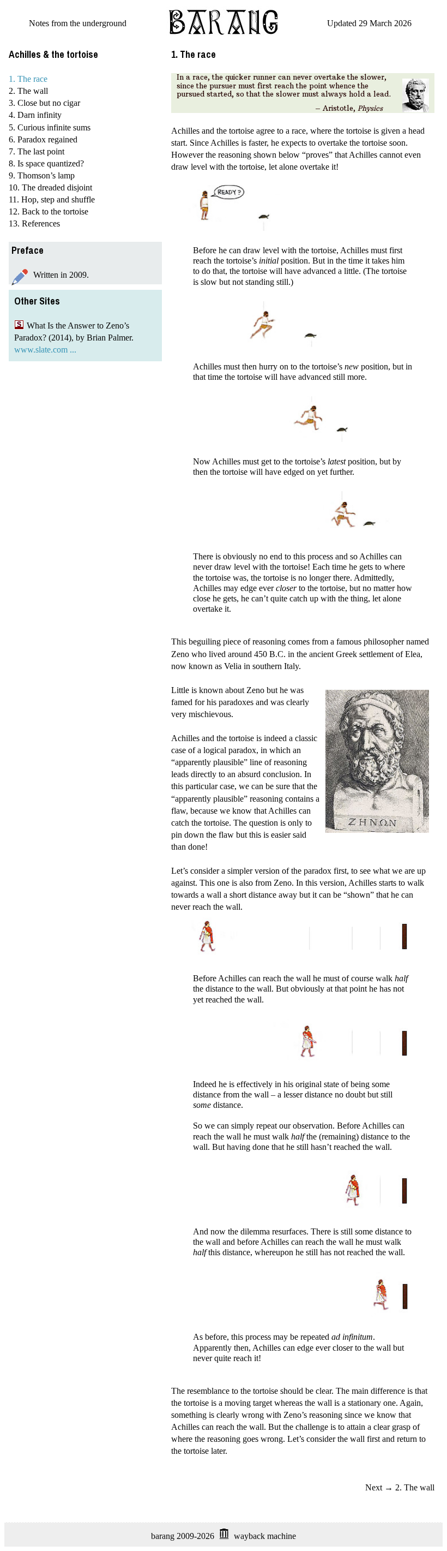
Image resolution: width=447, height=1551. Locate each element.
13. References (34, 223)
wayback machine (265, 1536)
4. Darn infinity (35, 115)
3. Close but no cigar (44, 103)
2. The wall (28, 91)
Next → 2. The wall (399, 1487)
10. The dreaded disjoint (50, 187)
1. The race (28, 78)
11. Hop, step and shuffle (52, 199)
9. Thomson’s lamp (42, 175)
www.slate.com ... (45, 349)
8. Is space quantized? (46, 163)
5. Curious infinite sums (49, 127)
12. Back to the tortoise (48, 211)
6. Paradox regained (43, 139)
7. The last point (36, 151)
